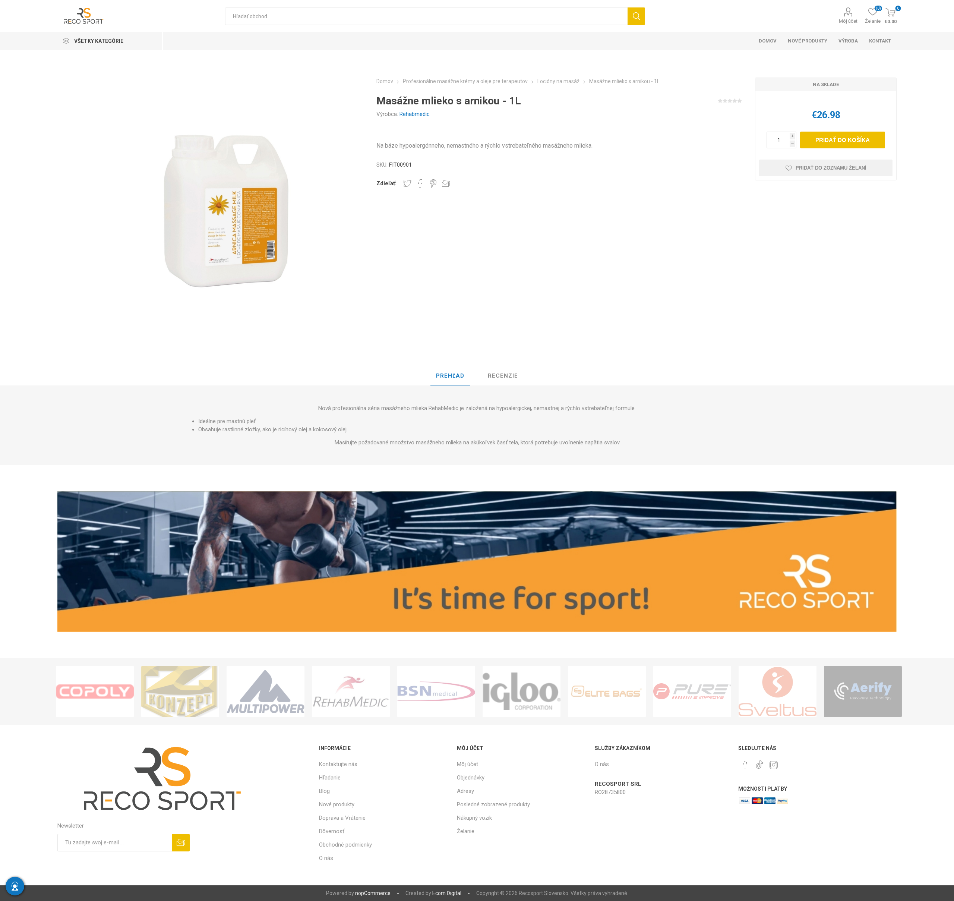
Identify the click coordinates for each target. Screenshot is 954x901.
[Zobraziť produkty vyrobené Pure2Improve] (692, 691)
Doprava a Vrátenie (342, 818)
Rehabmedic (414, 114)
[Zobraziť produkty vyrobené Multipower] (265, 691)
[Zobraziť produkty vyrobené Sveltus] (777, 691)
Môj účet (848, 21)
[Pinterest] (745, 765)
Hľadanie (636, 16)
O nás (326, 858)
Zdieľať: (386, 183)
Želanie (465, 831)
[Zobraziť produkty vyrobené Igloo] (521, 691)
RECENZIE (503, 375)
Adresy (465, 791)
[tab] (450, 376)
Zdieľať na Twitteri (407, 183)
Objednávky (470, 777)
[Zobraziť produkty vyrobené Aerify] (863, 691)
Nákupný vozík (474, 818)
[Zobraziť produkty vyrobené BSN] (436, 691)
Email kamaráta (446, 183)
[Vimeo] (759, 763)
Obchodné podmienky (345, 844)
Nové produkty (336, 804)
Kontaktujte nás (338, 764)
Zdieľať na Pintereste (433, 183)
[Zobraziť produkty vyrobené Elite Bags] (607, 691)
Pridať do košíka (842, 140)
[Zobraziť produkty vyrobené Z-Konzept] (180, 691)
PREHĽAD (450, 375)
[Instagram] (774, 765)
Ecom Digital (446, 893)
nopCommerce (373, 893)
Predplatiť (181, 842)
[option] (95, 691)
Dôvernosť (331, 831)
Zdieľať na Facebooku (420, 183)
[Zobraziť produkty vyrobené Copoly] (95, 691)
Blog (324, 791)
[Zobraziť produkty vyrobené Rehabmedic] (351, 691)
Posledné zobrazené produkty (493, 804)
